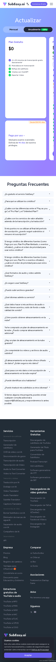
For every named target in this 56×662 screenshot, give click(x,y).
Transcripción (9, 440)
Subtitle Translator (11, 499)
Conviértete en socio (12, 573)
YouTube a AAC (10, 614)
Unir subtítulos (37, 466)
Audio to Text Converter (14, 469)
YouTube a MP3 (10, 601)
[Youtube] (35, 612)
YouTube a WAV (10, 610)
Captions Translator (12, 504)
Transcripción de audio (13, 460)
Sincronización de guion (14, 456)
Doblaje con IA (10, 486)
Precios (6, 553)
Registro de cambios (12, 561)
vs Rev (33, 561)
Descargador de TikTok (40, 505)
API (4, 540)
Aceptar (28, 655)
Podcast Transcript (38, 461)
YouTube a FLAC (10, 618)
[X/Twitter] (31, 612)
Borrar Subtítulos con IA (14, 513)
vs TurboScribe (37, 553)
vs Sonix (34, 566)
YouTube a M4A (10, 606)
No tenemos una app (40, 597)
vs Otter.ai (35, 557)
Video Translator (11, 491)
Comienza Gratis (39, 4)
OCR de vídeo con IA (12, 452)
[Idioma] (27, 4)
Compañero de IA (11, 531)
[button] (27, 4)
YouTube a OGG (10, 627)
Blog (5, 557)
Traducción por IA (11, 482)
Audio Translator (11, 495)
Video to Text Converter (14, 473)
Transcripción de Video (14, 465)
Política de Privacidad (40, 650)
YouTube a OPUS (11, 623)
